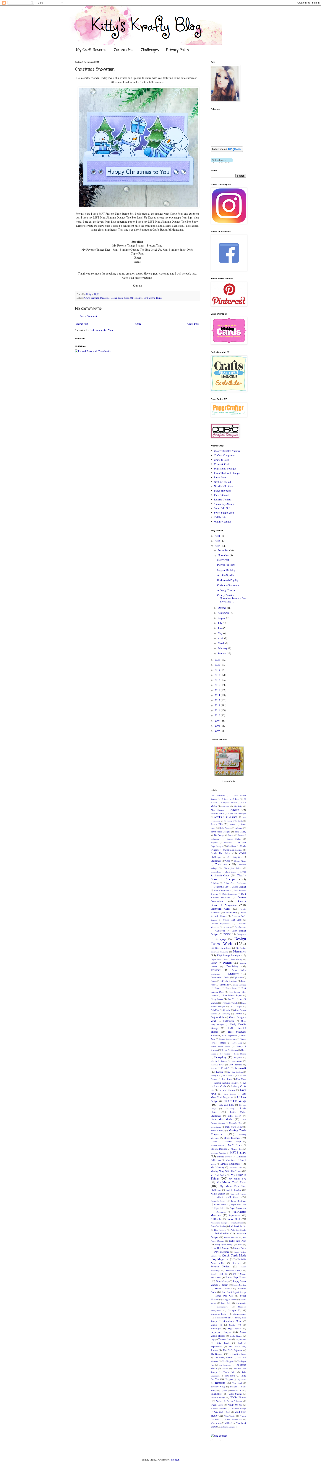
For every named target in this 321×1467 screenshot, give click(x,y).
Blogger (175, 1459)
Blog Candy (240, 831)
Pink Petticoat (221, 495)
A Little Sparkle (225, 575)
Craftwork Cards (220, 908)
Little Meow (234, 1115)
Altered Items (217, 813)
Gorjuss (238, 1013)
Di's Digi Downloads (221, 947)
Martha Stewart (217, 1145)
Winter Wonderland (233, 1419)
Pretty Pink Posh (237, 1240)
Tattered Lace (225, 1339)
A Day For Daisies (229, 802)
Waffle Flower (238, 1397)
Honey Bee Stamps (229, 1050)
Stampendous (222, 1306)
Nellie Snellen (218, 1193)
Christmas (221, 864)
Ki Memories (228, 1075)
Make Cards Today (234, 1126)
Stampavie (241, 1303)
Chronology (216, 871)
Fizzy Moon (217, 999)
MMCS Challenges (231, 1163)
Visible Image (218, 1397)
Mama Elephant (232, 1138)
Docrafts (227, 962)
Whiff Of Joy (235, 1404)
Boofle (231, 835)
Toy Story (241, 1379)
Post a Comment (88, 316)
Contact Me (123, 50)
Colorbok (215, 883)
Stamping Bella (218, 1313)
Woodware (216, 1423)
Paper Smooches (222, 490)
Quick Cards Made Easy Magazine (228, 1257)
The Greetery (217, 1354)
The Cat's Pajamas (232, 1350)
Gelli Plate (215, 1010)
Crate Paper (230, 912)
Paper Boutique (238, 1200)
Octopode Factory (218, 1201)
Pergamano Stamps (219, 1222)
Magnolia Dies (235, 1123)
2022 (218, 546)
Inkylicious (237, 1060)
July (220, 623)
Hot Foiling (225, 1053)
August (222, 618)
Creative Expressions (220, 923)
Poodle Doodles (231, 1237)
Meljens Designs (219, 1148)
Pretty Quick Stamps (224, 1244)
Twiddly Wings (218, 1386)
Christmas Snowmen (228, 585)
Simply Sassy (222, 1281)
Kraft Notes (241, 1079)
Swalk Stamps (236, 1335)
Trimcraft (220, 1382)
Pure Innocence (221, 1251)
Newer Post (82, 323)
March (221, 643)
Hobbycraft (237, 1042)
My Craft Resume (91, 50)
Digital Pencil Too (219, 959)
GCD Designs (236, 1006)
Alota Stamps (217, 809)
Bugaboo (214, 842)
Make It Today (218, 1130)
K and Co (225, 1068)
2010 (218, 715)
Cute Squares (240, 927)
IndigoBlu (238, 1057)
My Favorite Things (153, 297)
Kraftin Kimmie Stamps (226, 1082)
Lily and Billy (226, 1104)
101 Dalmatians (218, 795)
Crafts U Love (221, 459)
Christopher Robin (232, 868)
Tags (213, 1339)
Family (218, 988)
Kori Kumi (227, 1079)
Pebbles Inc (216, 1219)
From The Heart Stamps (226, 473)
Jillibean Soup (217, 1064)
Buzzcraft (228, 842)
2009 (218, 720)
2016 (218, 685)
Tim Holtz (230, 1375)
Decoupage (220, 939)
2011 (218, 710)
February (223, 648)
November (224, 555)
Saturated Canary (234, 1270)
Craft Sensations (229, 894)
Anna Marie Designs (237, 813)
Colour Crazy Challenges (235, 883)
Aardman (225, 806)
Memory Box (237, 1148)
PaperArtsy (221, 1211)
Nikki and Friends (238, 1193)
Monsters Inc (236, 1167)
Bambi (233, 824)
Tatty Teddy (223, 1343)
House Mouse (240, 1053)
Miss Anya (230, 1160)
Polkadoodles (222, 1233)
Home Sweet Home (220, 1046)
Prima (240, 1244)
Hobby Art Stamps (227, 1039)
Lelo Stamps (230, 1093)
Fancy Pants (231, 988)
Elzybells (224, 984)
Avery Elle (217, 824)
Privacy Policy (177, 50)
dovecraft (216, 970)
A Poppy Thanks (226, 590)
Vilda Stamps (235, 1393)
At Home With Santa (233, 820)
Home (138, 323)
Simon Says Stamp (224, 504)
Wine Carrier (229, 1415)
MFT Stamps (136, 297)
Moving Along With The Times (226, 1171)
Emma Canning (239, 984)
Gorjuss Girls (217, 1017)
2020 (218, 664)
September (224, 613)
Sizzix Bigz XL (239, 1284)
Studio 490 (235, 1324)
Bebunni (239, 827)
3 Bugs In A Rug (230, 798)
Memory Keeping (218, 1152)
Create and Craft (232, 919)
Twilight (233, 1386)
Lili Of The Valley (234, 1101)
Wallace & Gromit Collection (229, 1401)
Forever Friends (230, 1002)
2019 (218, 670)
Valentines (216, 1393)
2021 (218, 659)
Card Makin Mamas (233, 849)
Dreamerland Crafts (220, 977)
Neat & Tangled (222, 482)
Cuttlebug (220, 930)
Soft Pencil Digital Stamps (234, 1292)
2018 (218, 675)
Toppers (229, 1379)
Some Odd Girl (222, 508)
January (222, 653)
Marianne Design (232, 1141)
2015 (218, 690)
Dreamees (233, 973)
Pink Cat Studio (218, 1226)
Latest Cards (229, 781)
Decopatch (241, 934)
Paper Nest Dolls (238, 1204)
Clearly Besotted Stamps (227, 451)
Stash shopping (222, 1317)
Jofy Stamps (235, 1064)
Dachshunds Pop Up (227, 580)
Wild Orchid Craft (222, 1412)
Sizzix (225, 1284)
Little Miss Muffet (222, 1119)
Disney (214, 962)
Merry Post (223, 559)
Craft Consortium (221, 890)
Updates (224, 1390)
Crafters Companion (224, 455)
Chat (227, 860)
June (220, 628)
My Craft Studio (218, 1175)
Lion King (229, 1108)
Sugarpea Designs (221, 1332)
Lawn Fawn (220, 477)
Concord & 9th (221, 886)
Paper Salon (219, 1208)
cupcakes (227, 927)
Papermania (234, 1215)
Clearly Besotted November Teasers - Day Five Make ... (231, 598)
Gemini (227, 1010)
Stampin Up (234, 1310)
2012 (218, 705)
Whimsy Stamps (222, 521)
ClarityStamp (230, 871)
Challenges (150, 50)
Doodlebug (232, 966)
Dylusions (238, 977)
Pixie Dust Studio (238, 1229)
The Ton (224, 1368)
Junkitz (214, 1068)
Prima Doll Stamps (220, 1248)
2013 (218, 700)
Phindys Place (237, 1222)
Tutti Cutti (237, 1382)
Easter (213, 981)
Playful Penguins (226, 564)
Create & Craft (222, 464)
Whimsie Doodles (218, 1408)
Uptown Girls (237, 1390)
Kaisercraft (240, 1068)
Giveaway (226, 1013)
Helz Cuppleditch (229, 1035)
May (220, 633)
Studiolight (216, 1328)
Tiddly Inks (220, 517)
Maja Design (216, 1126)
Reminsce (237, 1263)
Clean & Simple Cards (228, 873)
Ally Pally (238, 806)
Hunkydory (220, 1057)
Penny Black (233, 1219)
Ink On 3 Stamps (219, 1060)
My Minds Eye (237, 1178)
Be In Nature (225, 828)
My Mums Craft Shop (231, 1182)
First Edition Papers (232, 995)
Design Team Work (120, 297)
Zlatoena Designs (228, 1426)
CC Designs (233, 857)
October (222, 608)
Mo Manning (217, 1167)
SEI (234, 1274)
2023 (218, 541)
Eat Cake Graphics (228, 981)
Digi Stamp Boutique (225, 468)
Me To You (234, 1145)
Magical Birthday (226, 570)
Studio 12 (216, 1324)
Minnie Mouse (224, 1156)
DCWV (227, 934)
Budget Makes (234, 838)
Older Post (193, 323)
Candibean (231, 846)
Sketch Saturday (223, 1288)
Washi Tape (217, 1404)
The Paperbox (225, 1364)
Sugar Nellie (234, 1328)
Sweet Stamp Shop (224, 512)
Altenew (235, 809)
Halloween (228, 1021)
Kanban (219, 1071)
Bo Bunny (219, 835)
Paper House (220, 1204)
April (221, 638)
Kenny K (215, 1075)
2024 (218, 536)
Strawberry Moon (232, 1321)
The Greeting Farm (236, 1354)
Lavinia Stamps (227, 1090)
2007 (218, 730)
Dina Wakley (237, 959)
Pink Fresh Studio (237, 1226)
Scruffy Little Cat (219, 1274)
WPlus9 (228, 1423)
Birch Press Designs (220, 831)
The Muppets (228, 1361)
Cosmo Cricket (239, 886)
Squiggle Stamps (229, 1299)
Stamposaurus (239, 1313)
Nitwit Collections (223, 486)
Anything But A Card (225, 817)
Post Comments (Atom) (102, 330)
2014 (218, 695)
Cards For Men (220, 853)
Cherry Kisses (240, 860)
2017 (218, 680)
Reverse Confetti (222, 499)
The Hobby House (223, 1357)
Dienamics (239, 951)
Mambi (214, 1141)
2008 (218, 725)
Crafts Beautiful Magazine (97, 297)
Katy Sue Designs (235, 1071)
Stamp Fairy (226, 1303)
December (223, 550)
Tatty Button (240, 1339)
